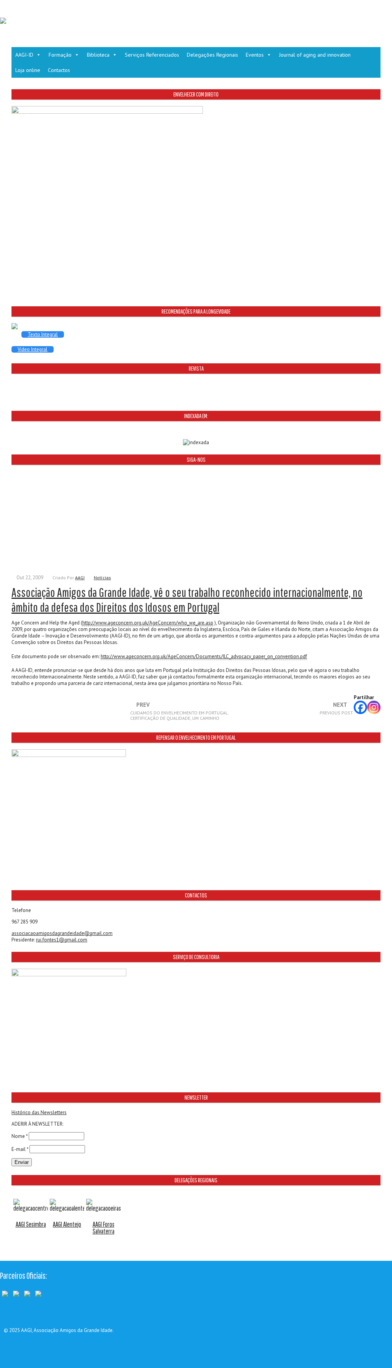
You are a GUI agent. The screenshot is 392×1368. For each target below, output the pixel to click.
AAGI (80, 577)
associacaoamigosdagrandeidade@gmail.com (62, 933)
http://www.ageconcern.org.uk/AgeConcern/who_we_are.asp (147, 622)
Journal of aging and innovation (315, 54)
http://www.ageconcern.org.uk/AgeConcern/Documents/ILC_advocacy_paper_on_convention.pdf (204, 656)
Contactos (59, 70)
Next (336, 709)
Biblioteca (98, 54)
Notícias (102, 577)
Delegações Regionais (212, 54)
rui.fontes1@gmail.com (61, 940)
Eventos (255, 54)
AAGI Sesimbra (31, 1224)
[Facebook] (360, 707)
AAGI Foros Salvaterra (103, 1227)
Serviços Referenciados (152, 54)
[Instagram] (374, 707)
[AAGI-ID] (3, 22)
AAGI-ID (24, 54)
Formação (60, 54)
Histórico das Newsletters (39, 1112)
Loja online (27, 70)
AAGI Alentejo (67, 1224)
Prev (179, 711)
